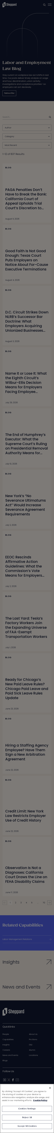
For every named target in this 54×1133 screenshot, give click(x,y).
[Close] (50, 1088)
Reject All (27, 1117)
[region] (27, 1108)
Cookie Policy (40, 1100)
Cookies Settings (27, 1109)
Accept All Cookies (27, 1126)
